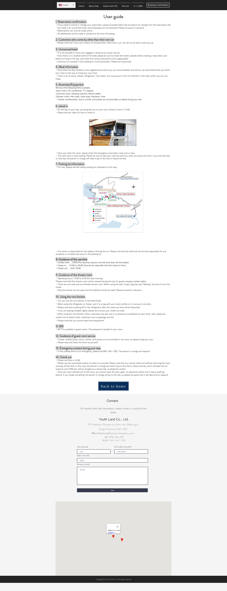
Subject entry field (83, 455)
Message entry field (83, 464)
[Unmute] (96, 142)
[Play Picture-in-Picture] (129, 142)
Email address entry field (122, 447)
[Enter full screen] (133, 142)
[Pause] (92, 142)
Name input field (82, 447)
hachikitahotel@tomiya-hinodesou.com (114, 433)
